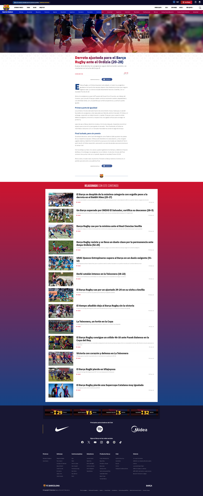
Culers (34, 7)
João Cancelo (60, 476)
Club (166, 7)
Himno (117, 466)
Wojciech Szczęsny (47, 458)
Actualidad (29, 12)
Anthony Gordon (91, 466)
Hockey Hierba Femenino (183, 12)
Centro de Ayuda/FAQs (105, 471)
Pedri (73, 461)
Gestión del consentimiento (135, 490)
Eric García (59, 471)
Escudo (117, 463)
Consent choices (146, 490)
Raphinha (89, 461)
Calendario (81, 12)
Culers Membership (104, 458)
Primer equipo (158, 7)
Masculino (38, 12)
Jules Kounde (60, 468)
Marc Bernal (74, 473)
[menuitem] (199, 1)
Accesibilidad (107, 490)
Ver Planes (187, 2)
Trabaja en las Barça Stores (122, 468)
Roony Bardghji (90, 463)
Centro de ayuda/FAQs (123, 490)
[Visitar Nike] (62, 429)
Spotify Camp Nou (120, 458)
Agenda (55, 12)
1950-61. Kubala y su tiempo (139, 468)
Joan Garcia (45, 461)
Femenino (47, 12)
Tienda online (103, 468)
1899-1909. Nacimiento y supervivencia (142, 471)
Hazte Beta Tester (104, 473)
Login (176, 2)
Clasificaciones (99, 12)
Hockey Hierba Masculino (168, 12)
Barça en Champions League (139, 473)
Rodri (73, 476)
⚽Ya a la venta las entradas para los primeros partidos (31, 2)
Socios (181, 7)
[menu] (199, 2)
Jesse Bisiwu (90, 471)
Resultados (90, 12)
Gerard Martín (60, 466)
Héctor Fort (59, 473)
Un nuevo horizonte (137, 458)
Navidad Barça (103, 478)
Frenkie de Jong (75, 468)
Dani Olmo (74, 471)
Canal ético (118, 461)
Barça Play (42, 7)
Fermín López (75, 463)
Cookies (101, 490)
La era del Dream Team (138, 466)
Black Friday (102, 476)
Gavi (73, 458)
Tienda (28, 7)
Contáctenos (114, 490)
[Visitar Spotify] (99, 429)
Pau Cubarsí (59, 461)
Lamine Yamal (90, 458)
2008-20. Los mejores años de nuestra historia (142, 462)
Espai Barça (174, 7)
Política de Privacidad (93, 490)
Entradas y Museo (18, 7)
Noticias (21, 12)
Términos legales (83, 490)
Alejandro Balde (60, 458)
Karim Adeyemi (90, 468)
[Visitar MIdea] (139, 429)
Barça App (102, 466)
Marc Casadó (75, 466)
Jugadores (72, 12)
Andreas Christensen (61, 463)
